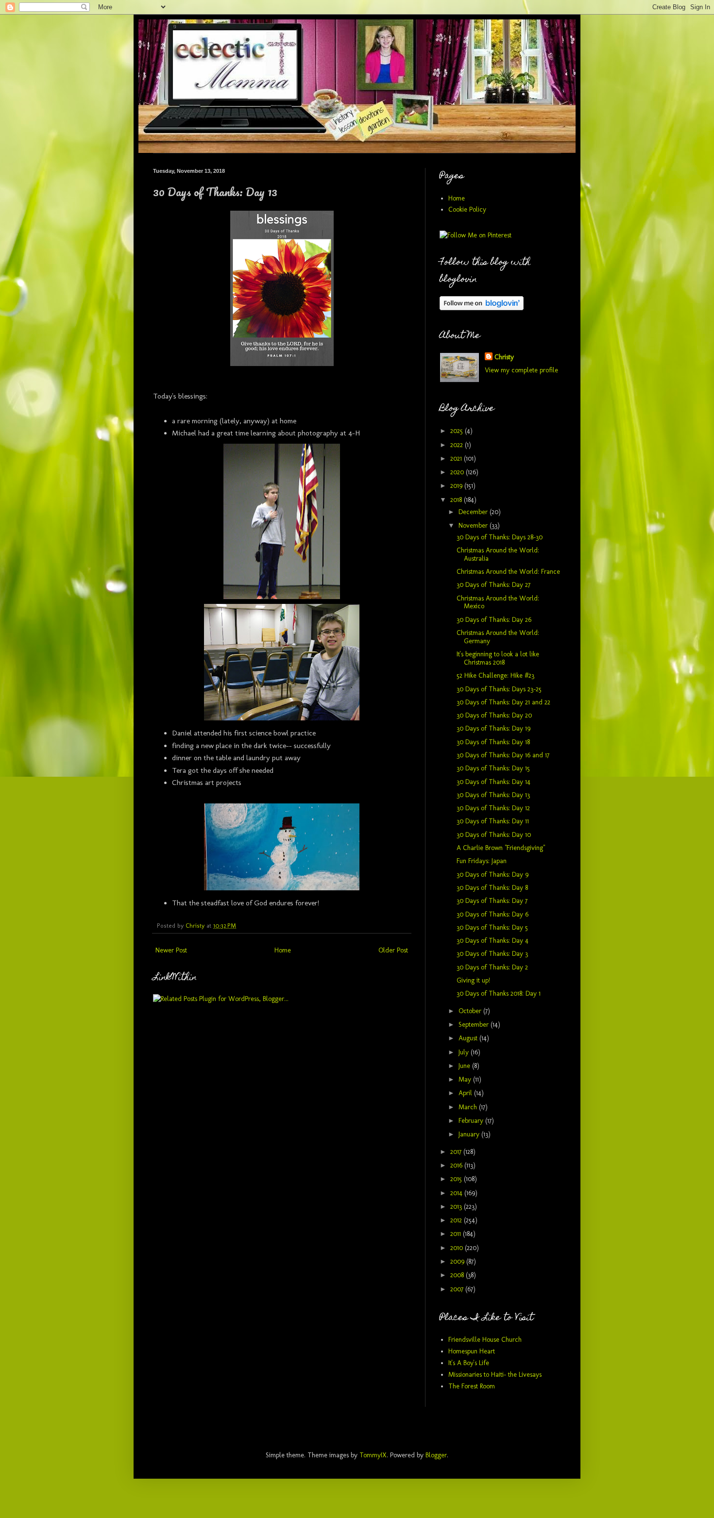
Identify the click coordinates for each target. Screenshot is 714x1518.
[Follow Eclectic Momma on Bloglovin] (482, 308)
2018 (457, 500)
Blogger (436, 1455)
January (470, 1134)
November (474, 525)
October (471, 1011)
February (472, 1121)
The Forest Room (471, 1386)
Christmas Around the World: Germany (498, 637)
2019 (457, 486)
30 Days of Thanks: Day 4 (492, 940)
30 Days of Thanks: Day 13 (493, 795)
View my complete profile (521, 370)
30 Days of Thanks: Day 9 (492, 874)
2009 (458, 1261)
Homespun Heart (471, 1351)
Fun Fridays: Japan (482, 861)
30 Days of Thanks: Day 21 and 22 (503, 702)
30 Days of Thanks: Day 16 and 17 (503, 755)
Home (282, 950)
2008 (458, 1275)
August (469, 1038)
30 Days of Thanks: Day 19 (493, 728)
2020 (458, 472)
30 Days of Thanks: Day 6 (492, 914)
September (475, 1024)
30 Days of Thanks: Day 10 (494, 835)
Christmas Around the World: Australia (498, 554)
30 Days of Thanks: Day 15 (493, 768)
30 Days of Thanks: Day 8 (492, 888)
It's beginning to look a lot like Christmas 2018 (498, 658)
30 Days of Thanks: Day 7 (492, 901)
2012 (457, 1220)
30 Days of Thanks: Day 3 (492, 954)
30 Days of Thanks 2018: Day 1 (499, 993)
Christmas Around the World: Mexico (498, 602)
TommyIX (373, 1455)
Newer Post (171, 950)
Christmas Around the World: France (508, 571)
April (466, 1093)
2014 (457, 1193)
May (466, 1079)
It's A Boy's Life (468, 1363)
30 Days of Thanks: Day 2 (492, 967)
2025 (457, 431)
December (474, 512)
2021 (457, 458)
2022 (457, 445)
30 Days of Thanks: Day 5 (492, 927)
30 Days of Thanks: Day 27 (493, 585)
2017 (456, 1152)
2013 (457, 1206)
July (465, 1052)
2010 (457, 1248)
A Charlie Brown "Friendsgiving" (501, 848)
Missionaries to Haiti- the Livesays (495, 1374)
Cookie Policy (467, 209)
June (465, 1066)
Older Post (393, 950)
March (469, 1107)
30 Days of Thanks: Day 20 (494, 715)
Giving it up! (473, 980)
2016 (457, 1165)
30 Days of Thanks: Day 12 (493, 808)
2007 (457, 1289)
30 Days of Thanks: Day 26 (494, 620)
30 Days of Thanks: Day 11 (493, 821)
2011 (456, 1234)
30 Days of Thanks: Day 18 (493, 742)
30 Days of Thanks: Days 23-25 (499, 689)
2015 (457, 1179)
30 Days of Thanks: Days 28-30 (500, 537)
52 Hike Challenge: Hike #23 (495, 675)
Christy (504, 357)
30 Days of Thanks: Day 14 (493, 782)
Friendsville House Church (485, 1339)
